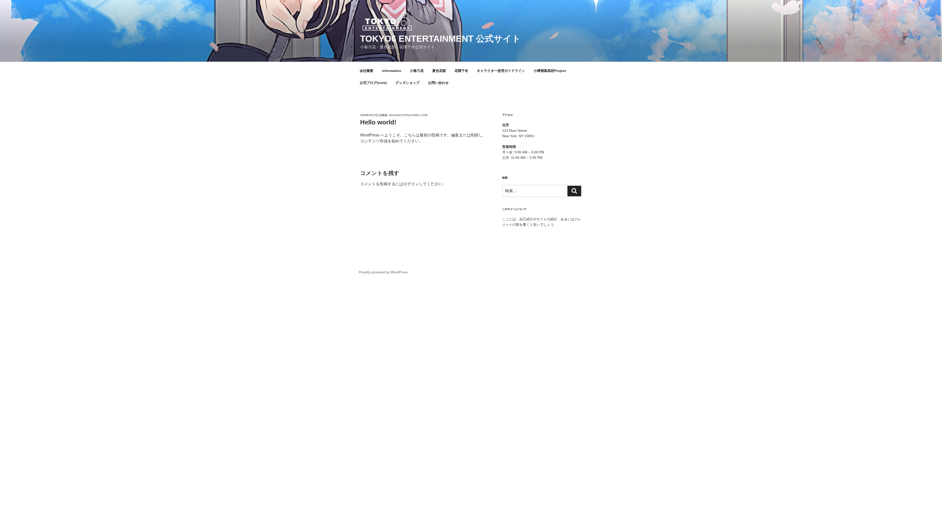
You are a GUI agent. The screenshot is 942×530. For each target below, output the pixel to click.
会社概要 (366, 71)
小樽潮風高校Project (550, 71)
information (391, 71)
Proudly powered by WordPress (383, 272)
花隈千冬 (461, 71)
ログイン (411, 184)
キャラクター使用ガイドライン (501, 71)
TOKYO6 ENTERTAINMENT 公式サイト (440, 39)
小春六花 (417, 71)
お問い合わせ (438, 83)
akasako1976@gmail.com (408, 115)
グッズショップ (407, 83)
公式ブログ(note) (373, 83)
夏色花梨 (439, 71)
